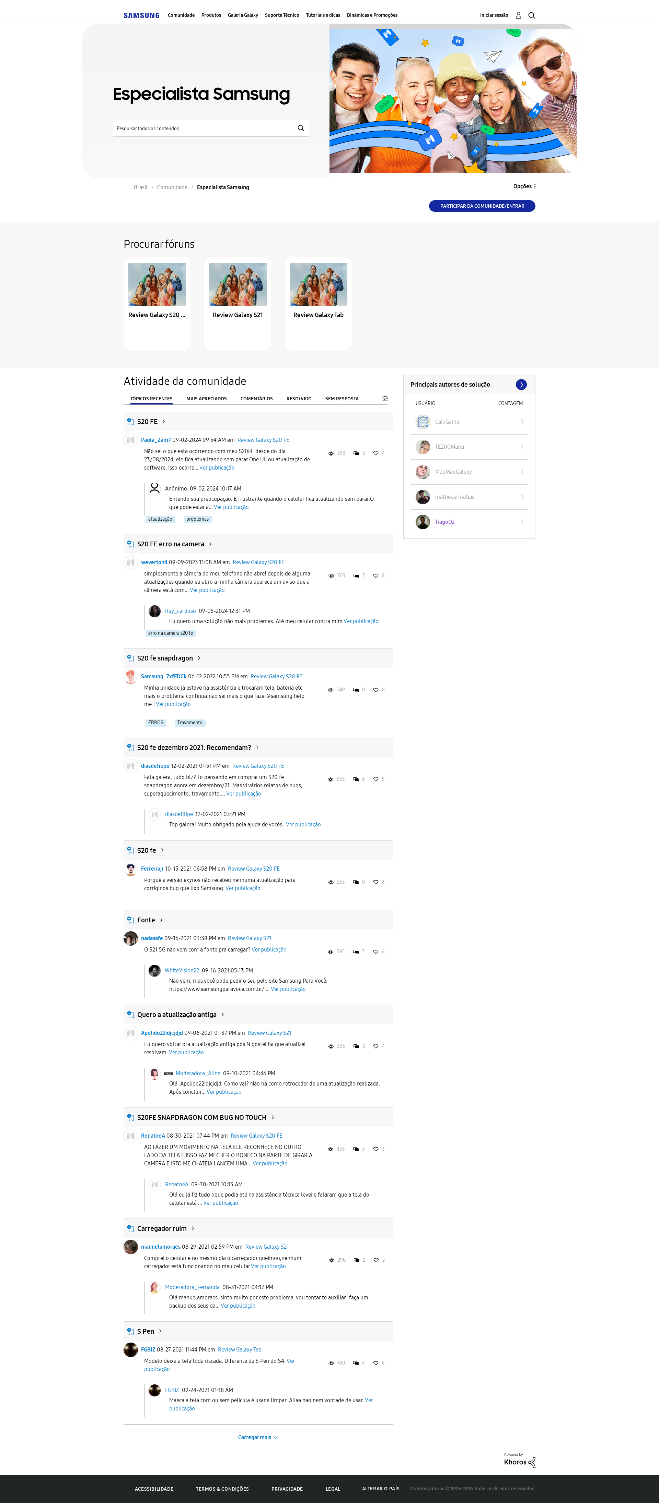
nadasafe (152, 938)
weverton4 (154, 562)
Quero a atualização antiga (177, 1014)
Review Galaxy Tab (318, 315)
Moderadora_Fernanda (192, 1287)
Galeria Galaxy (243, 15)
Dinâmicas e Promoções (372, 15)
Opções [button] (522, 186)
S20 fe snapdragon (165, 658)
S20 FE (147, 421)
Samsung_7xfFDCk (164, 676)
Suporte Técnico (282, 15)
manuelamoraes (161, 1247)
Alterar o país (381, 1489)
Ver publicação (216, 467)
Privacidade (287, 1489)
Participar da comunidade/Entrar (482, 206)
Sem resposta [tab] (342, 399)
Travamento (190, 723)
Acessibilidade (154, 1489)
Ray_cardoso (180, 611)
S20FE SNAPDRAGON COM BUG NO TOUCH (202, 1117)
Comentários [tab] (257, 399)
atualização (160, 519)
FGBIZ (148, 1349)
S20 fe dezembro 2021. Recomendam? (194, 747)
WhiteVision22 (182, 970)
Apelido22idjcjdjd (162, 1033)
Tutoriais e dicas (323, 15)
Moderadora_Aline (198, 1073)
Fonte (146, 920)
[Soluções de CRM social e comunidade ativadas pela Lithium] (520, 1460)
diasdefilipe (155, 766)
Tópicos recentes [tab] (151, 399)
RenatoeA (153, 1135)
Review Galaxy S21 (238, 315)
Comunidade (181, 15)
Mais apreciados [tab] (206, 399)
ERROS (155, 723)
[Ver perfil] (131, 440)
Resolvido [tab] (299, 399)
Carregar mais (254, 1437)
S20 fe (146, 850)
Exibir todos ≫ (469, 384)
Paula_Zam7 (156, 440)
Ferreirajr (152, 868)
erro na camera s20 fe (170, 633)
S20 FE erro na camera (170, 544)
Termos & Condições (222, 1489)
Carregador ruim (162, 1228)
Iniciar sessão (494, 15)
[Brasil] (141, 15)
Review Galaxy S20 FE (157, 315)
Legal (333, 1489)
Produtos (211, 15)
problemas (197, 519)
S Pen (145, 1331)
